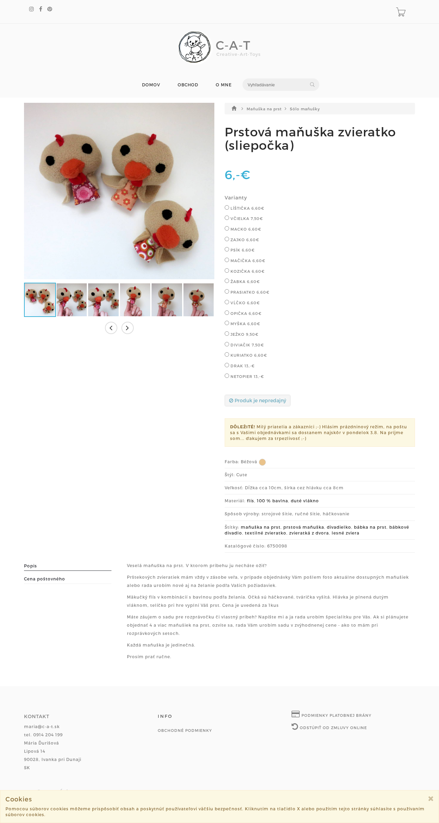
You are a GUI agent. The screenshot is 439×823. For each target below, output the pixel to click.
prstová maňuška (303, 527)
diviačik (246, 345)
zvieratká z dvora (309, 532)
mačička (247, 260)
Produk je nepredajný (259, 400)
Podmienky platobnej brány (335, 715)
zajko (244, 239)
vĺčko (244, 302)
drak (242, 366)
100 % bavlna (272, 500)
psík (242, 250)
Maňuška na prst (265, 109)
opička (245, 313)
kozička (247, 271)
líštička (246, 208)
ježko (244, 334)
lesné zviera (345, 532)
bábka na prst (370, 527)
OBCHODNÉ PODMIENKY (185, 730)
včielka (246, 218)
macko (245, 229)
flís (250, 500)
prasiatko (249, 292)
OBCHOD (188, 85)
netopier (246, 376)
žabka (244, 281)
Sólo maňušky (305, 109)
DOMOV (151, 85)
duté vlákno (305, 500)
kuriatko (248, 355)
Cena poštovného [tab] (44, 578)
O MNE (224, 85)
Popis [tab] (30, 565)
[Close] (431, 798)
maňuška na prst (261, 527)
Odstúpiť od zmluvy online (332, 727)
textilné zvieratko (265, 532)
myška (244, 323)
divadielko (339, 527)
